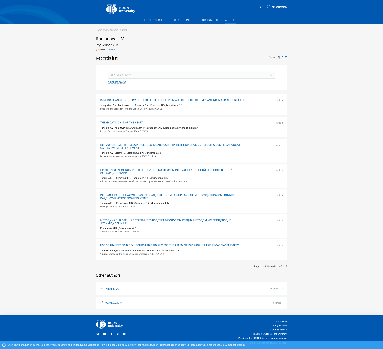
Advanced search (117, 82)
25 (281, 57)
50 (286, 57)
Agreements (281, 325)
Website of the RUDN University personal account (262, 338)
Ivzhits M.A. (112, 288)
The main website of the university (270, 334)
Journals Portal (279, 329)
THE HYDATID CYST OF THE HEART (121, 122)
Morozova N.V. (113, 303)
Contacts (282, 321)
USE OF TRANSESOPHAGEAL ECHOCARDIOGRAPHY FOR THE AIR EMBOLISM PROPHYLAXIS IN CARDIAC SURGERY (169, 245)
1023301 (111, 49)
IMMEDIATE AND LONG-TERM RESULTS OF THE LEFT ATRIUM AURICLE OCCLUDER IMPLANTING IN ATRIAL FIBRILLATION (173, 100)
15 (277, 57)
